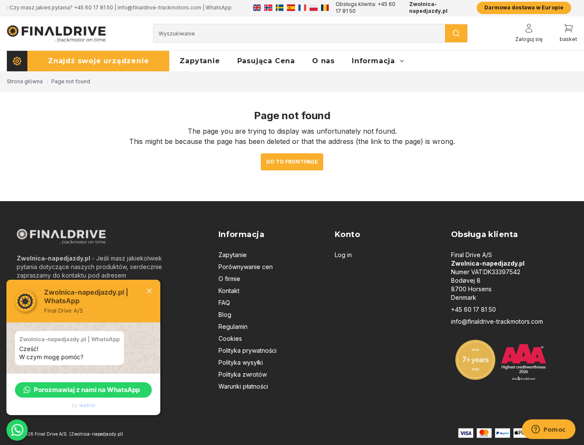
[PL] (313, 8)
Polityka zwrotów (242, 374)
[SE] (279, 8)
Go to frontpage (292, 161)
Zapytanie (232, 254)
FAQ (224, 302)
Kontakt (228, 290)
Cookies (230, 338)
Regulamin (233, 326)
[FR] (302, 8)
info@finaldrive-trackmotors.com (497, 321)
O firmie (229, 278)
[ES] (291, 8)
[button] (83, 390)
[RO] (325, 8)
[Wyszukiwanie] (456, 33)
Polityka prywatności (247, 350)
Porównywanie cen (245, 266)
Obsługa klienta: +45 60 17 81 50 (365, 7)
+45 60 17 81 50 (473, 309)
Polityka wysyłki (240, 362)
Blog (224, 314)
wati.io (87, 405)
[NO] (268, 8)
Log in (343, 254)
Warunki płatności (243, 386)
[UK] (257, 8)
